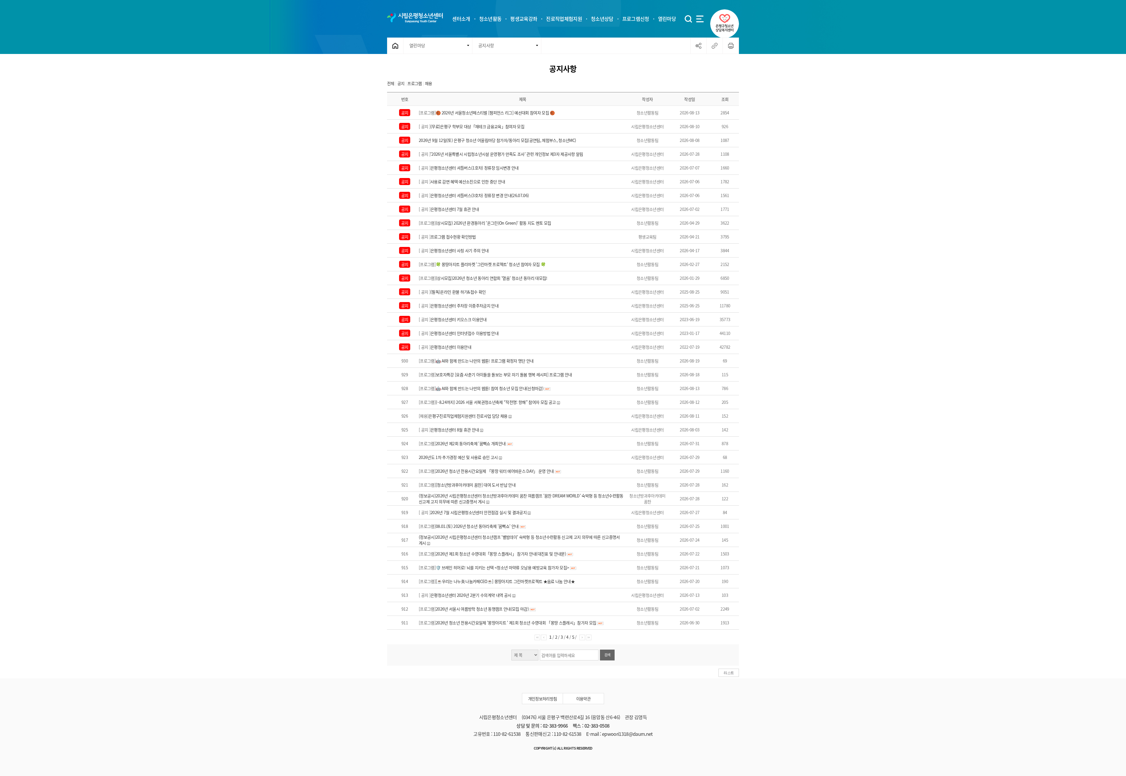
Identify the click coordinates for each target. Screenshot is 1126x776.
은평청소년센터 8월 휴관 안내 (454, 430)
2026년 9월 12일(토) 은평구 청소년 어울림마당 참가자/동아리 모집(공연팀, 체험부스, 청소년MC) (497, 140)
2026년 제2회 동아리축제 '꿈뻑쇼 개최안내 (471, 443)
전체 (390, 83)
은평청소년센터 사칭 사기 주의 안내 (459, 250)
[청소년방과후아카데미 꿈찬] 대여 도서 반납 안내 (475, 485)
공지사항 (486, 45)
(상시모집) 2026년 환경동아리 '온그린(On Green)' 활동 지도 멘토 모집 (493, 223)
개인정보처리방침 (542, 699)
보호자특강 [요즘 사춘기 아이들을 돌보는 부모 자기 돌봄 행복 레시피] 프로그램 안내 (504, 374)
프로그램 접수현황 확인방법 (453, 237)
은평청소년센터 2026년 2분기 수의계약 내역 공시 (470, 595)
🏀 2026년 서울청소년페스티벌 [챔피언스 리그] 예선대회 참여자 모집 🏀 (495, 113)
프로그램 (414, 83)
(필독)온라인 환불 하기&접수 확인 (458, 292)
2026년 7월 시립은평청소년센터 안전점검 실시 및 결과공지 (478, 512)
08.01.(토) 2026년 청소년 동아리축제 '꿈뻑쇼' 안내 (477, 526)
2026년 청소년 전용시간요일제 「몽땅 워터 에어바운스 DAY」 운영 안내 (495, 471)
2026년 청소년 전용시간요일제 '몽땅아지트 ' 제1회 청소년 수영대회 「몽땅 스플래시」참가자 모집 (516, 623)
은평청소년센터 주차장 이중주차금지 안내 (464, 306)
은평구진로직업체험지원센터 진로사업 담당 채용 (467, 416)
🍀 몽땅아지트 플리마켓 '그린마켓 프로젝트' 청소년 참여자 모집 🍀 (490, 264)
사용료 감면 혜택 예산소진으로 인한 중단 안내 (467, 181)
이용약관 (583, 699)
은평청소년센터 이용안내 (450, 347)
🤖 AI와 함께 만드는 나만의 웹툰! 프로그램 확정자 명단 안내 (485, 361)
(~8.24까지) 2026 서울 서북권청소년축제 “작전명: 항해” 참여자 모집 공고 (496, 402)
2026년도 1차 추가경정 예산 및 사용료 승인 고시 (458, 457)
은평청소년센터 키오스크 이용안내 (458, 319)
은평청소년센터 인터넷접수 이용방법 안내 (464, 333)
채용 (428, 83)
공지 (401, 83)
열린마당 (417, 45)
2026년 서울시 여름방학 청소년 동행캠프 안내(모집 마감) (482, 609)
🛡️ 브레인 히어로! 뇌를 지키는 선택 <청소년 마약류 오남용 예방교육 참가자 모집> (502, 567)
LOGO (415, 17)
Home (395, 46)
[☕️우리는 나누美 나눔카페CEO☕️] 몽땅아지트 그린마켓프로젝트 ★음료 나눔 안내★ (505, 581)
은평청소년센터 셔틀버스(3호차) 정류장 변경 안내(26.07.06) (479, 195)
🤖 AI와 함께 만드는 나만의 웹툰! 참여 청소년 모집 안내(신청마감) (490, 388)
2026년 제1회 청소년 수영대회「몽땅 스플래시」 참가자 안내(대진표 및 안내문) (501, 554)
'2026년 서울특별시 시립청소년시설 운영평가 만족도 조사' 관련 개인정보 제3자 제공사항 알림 (506, 154)
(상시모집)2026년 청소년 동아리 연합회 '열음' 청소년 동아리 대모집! (491, 278)
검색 (607, 655)
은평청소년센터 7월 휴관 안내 (454, 209)
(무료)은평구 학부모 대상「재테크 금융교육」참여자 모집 (477, 126)
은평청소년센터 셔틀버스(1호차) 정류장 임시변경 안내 (474, 168)
